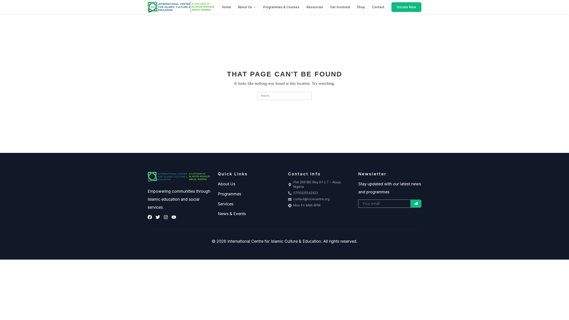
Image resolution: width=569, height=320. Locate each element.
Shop (361, 7)
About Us (245, 7)
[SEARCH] (308, 96)
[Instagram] (166, 217)
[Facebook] (150, 217)
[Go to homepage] (181, 7)
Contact (378, 7)
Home (226, 7)
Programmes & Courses (281, 7)
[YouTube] (174, 217)
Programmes (229, 194)
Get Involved (340, 7)
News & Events (232, 213)
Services (225, 204)
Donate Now (406, 7)
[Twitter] (158, 217)
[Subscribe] (416, 204)
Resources (315, 7)
